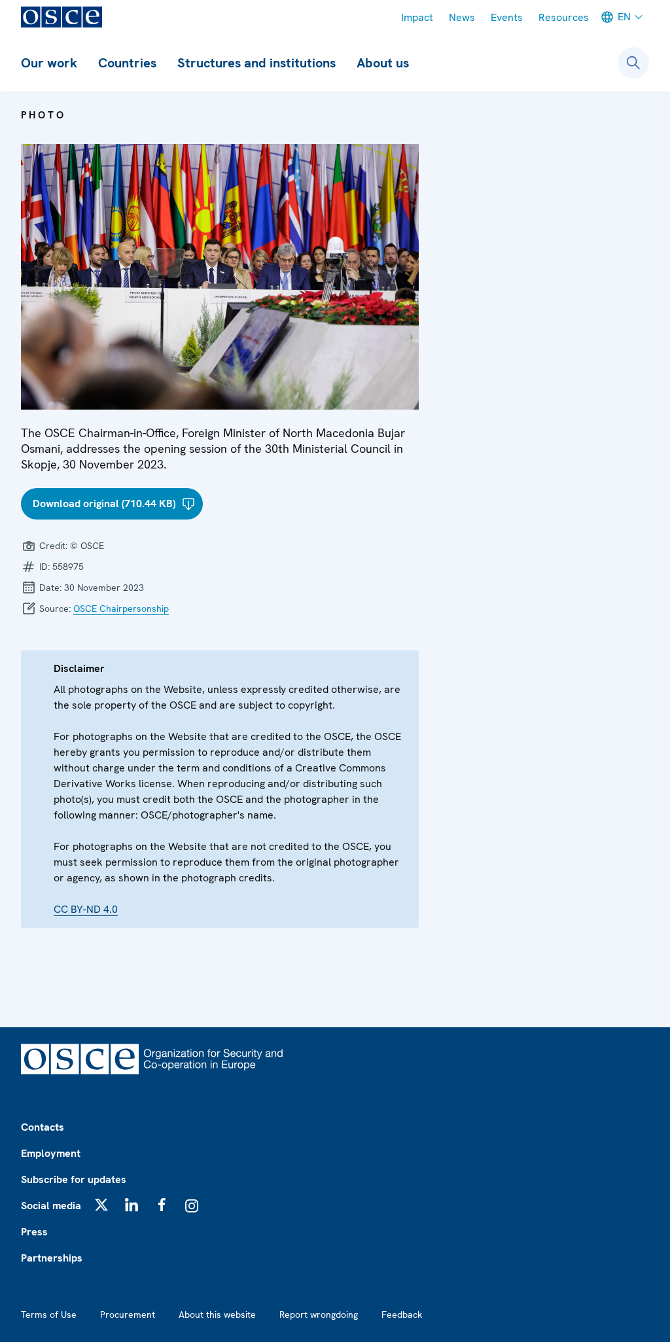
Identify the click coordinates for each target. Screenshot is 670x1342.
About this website (217, 1314)
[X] (101, 1204)
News (462, 17)
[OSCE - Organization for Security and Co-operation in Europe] (61, 17)
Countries (127, 62)
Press (34, 1232)
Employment (50, 1153)
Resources (563, 17)
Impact (417, 17)
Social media (51, 1205)
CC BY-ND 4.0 (86, 909)
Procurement (127, 1314)
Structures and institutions (256, 62)
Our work (49, 62)
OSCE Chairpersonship (121, 608)
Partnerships (51, 1258)
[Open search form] (633, 63)
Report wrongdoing (318, 1314)
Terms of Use (49, 1314)
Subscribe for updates (73, 1179)
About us (383, 62)
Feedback (401, 1314)
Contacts (42, 1127)
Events (507, 17)
